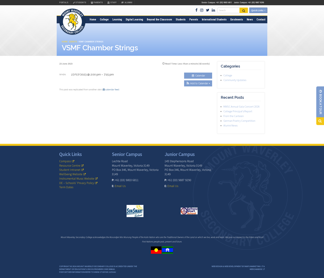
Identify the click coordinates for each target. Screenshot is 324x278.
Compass (65, 161)
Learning (117, 19)
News (250, 19)
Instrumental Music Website (76, 178)
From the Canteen (233, 116)
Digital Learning (134, 19)
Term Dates (66, 187)
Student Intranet (69, 170)
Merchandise (256, 269)
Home (93, 19)
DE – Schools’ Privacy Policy (76, 183)
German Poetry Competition (239, 120)
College (104, 19)
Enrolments (236, 19)
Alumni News (230, 125)
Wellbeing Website (70, 174)
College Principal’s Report (237, 111)
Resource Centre (69, 165)
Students (80, 2)
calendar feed (112, 89)
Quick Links (257, 10)
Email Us (120, 186)
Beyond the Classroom (159, 19)
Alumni (128, 2)
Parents (98, 2)
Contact (260, 19)
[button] (198, 83)
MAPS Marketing (253, 266)
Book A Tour (320, 103)
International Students (214, 19)
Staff (113, 2)
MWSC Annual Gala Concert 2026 (241, 106)
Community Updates (234, 80)
